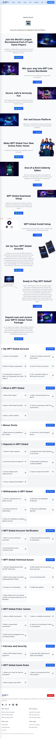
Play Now (19, 58)
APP (42, 2)
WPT (30, 2)
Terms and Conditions (34, 724)
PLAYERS (36, 2)
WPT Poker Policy (33, 727)
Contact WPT (5, 724)
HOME (13, 2)
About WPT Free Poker (34, 712)
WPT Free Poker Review (7, 714)
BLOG (25, 2)
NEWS (19, 2)
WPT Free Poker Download (8, 712)
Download (50, 2)
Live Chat (4, 730)
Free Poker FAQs (6, 727)
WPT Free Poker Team (34, 714)
